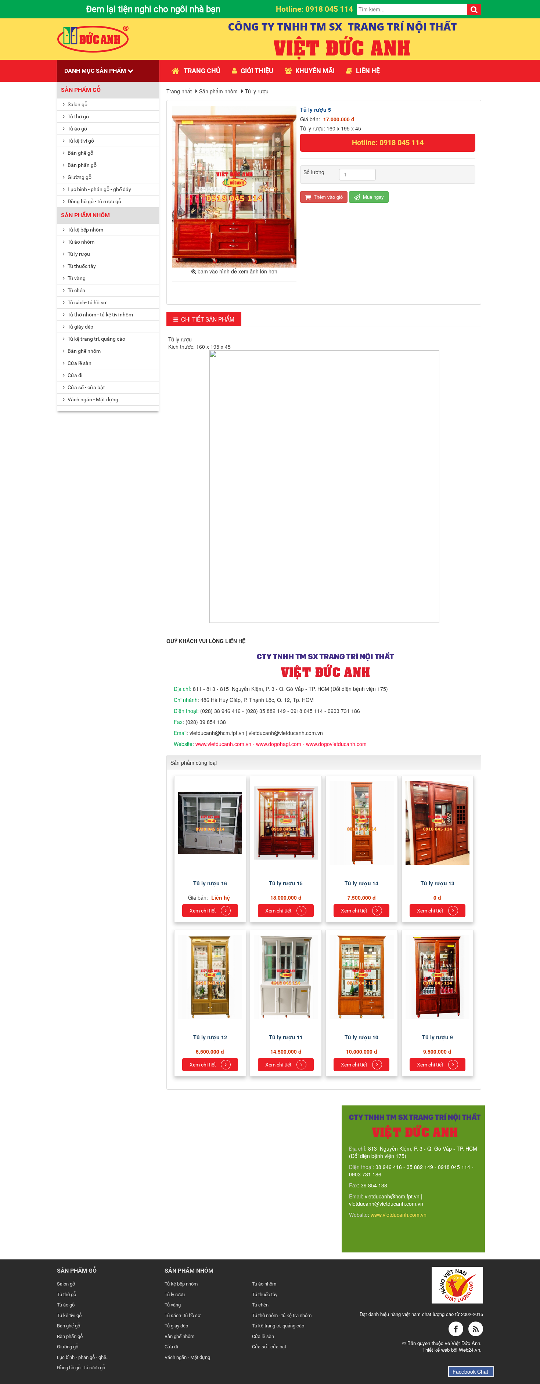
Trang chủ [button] (202, 71)
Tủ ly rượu (78, 254)
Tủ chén (75, 290)
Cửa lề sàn (78, 363)
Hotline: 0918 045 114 (388, 142)
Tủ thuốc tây (81, 266)
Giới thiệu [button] (257, 71)
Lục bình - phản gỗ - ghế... (83, 1357)
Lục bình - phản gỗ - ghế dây (98, 189)
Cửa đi (74, 375)
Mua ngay (372, 196)
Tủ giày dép (79, 327)
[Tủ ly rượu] (211, 822)
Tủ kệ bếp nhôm (84, 230)
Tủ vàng (76, 278)
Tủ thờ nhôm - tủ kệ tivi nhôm (99, 315)
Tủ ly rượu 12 (210, 1037)
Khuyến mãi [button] (315, 71)
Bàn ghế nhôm (83, 351)
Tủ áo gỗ (76, 129)
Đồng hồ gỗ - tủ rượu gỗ (93, 201)
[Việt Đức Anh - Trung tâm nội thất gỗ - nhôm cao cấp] (93, 38)
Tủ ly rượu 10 (361, 1037)
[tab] (204, 319)
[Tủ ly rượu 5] (235, 186)
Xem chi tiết (203, 911)
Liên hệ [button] (368, 71)
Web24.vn (469, 1349)
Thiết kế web (436, 1349)
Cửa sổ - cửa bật (85, 387)
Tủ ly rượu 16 (210, 883)
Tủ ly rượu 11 (286, 1037)
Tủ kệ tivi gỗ (80, 141)
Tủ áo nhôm (80, 242)
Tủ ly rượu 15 (286, 883)
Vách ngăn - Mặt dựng (92, 399)
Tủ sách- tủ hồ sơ (86, 302)
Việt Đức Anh (465, 1343)
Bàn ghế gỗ (79, 153)
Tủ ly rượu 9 (437, 1037)
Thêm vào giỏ (327, 196)
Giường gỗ (78, 177)
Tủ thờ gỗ (77, 116)
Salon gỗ (76, 104)
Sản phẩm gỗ (81, 89)
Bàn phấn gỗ (81, 165)
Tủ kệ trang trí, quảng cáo (95, 339)
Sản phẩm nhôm (85, 215)
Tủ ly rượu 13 (437, 883)
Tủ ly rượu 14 (361, 883)
